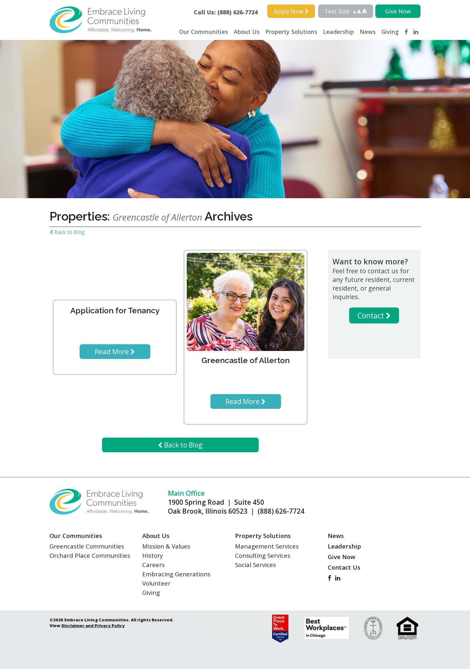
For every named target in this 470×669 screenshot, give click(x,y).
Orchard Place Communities (90, 555)
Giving (390, 31)
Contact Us (344, 567)
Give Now (398, 11)
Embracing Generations (176, 574)
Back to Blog (69, 232)
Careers (153, 565)
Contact (371, 315)
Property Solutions (291, 31)
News (368, 31)
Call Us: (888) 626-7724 (228, 12)
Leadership (338, 31)
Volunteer (156, 583)
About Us (247, 31)
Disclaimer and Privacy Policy (93, 625)
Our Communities (203, 31)
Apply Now (289, 11)
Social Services (255, 565)
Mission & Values (166, 546)
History (152, 555)
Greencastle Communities (87, 546)
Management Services (267, 546)
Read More (112, 351)
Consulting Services (262, 555)
